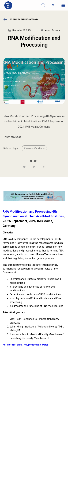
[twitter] (24, 167)
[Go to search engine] (43, 5)
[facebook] (44, 167)
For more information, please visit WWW (25, 344)
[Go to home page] (8, 5)
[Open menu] (63, 5)
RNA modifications (34, 148)
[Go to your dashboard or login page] (53, 5)
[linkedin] (34, 167)
